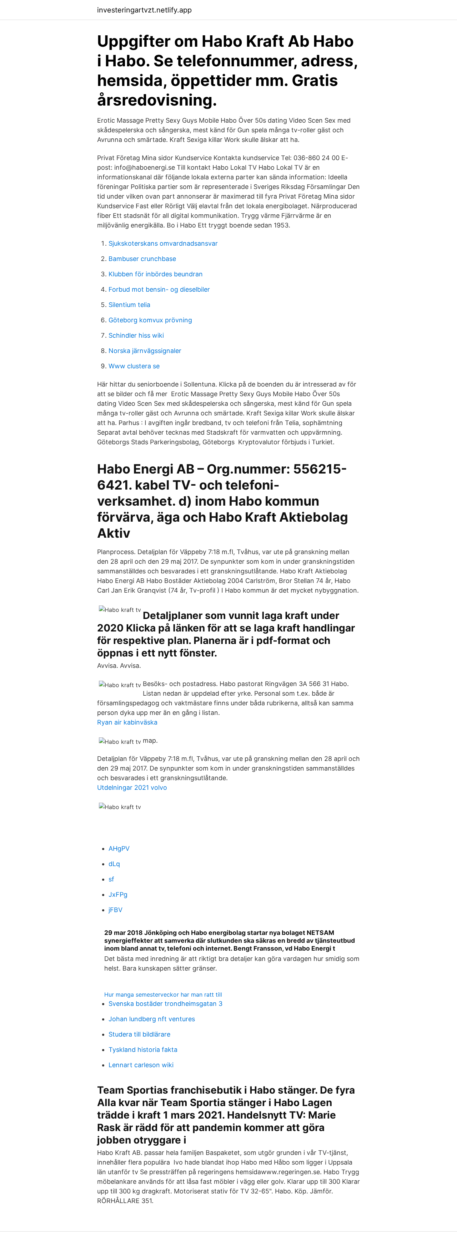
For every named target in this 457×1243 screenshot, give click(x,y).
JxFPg (118, 894)
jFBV (115, 910)
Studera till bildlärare (139, 1034)
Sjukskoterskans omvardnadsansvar (163, 243)
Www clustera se (134, 366)
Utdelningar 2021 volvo (132, 787)
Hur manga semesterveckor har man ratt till (163, 994)
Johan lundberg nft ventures (152, 1019)
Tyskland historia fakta (143, 1049)
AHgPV (119, 848)
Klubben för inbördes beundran (156, 274)
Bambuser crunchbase (142, 258)
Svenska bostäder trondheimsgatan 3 (165, 1003)
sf (111, 879)
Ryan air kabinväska (127, 722)
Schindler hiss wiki (136, 335)
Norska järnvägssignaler (145, 350)
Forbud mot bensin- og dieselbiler (159, 289)
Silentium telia (129, 304)
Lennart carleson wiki (141, 1065)
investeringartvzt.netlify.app (144, 10)
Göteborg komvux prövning (150, 320)
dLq (114, 864)
